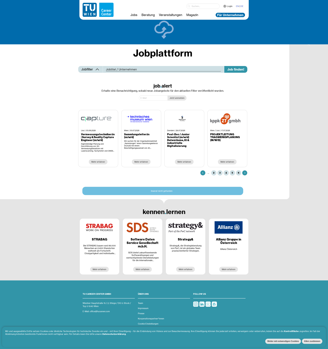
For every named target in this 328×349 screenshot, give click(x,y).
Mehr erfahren (99, 269)
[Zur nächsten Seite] (244, 172)
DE (241, 6)
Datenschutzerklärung (114, 334)
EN (237, 6)
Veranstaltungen (170, 15)
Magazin (192, 15)
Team (140, 303)
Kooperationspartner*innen (151, 318)
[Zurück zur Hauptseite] (98, 10)
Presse (141, 313)
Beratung (148, 15)
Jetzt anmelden (177, 98)
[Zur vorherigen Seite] (202, 172)
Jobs (133, 15)
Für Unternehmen (230, 15)
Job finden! (235, 69)
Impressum (143, 308)
